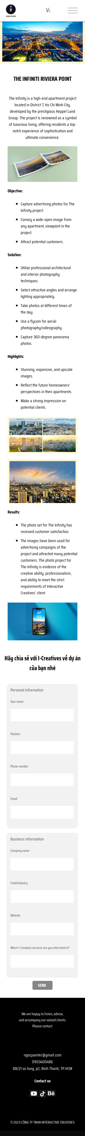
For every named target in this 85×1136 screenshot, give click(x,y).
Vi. (48, 10)
